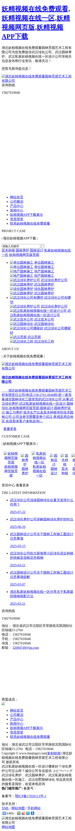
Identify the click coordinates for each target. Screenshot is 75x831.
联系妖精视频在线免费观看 (30, 223)
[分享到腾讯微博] (27, 813)
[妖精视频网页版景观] (11, 462)
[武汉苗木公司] (21, 319)
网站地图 (18, 808)
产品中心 (16, 206)
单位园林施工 (44, 262)
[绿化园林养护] (21, 289)
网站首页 (16, 197)
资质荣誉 (16, 219)
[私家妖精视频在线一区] (39, 462)
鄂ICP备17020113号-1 (30, 796)
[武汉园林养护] (21, 284)
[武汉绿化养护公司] (25, 280)
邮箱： (7, 647)
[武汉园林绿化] (21, 324)
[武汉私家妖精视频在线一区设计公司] (38, 310)
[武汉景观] (18, 337)
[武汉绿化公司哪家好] (26, 328)
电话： (7, 634)
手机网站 (34, 808)
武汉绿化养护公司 (54, 280)
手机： (7, 639)
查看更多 (10, 429)
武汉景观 (34, 337)
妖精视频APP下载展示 (26, 214)
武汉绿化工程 (44, 341)
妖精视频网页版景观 (24, 255)
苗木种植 (8, 250)
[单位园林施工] (21, 262)
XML (5, 808)
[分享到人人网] (32, 813)
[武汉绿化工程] (21, 341)
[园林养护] (25, 464)
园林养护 (22, 250)
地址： (7, 625)
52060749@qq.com (25, 647)
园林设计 (36, 250)
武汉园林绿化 (44, 324)
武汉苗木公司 (44, 319)
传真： (7, 643)
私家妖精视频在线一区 (39, 471)
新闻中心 (16, 210)
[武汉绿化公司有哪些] (26, 297)
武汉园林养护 (44, 284)
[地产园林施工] (21, 271)
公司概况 (16, 201)
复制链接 (53, 753)
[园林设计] (54, 464)
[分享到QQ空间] (18, 813)
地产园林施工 (44, 271)
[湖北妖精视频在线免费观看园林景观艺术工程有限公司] (37, 80)
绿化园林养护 (44, 289)
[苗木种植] (65, 464)
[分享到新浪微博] (23, 813)
